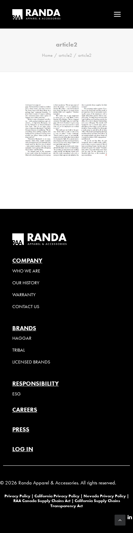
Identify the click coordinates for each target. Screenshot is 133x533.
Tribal (18, 350)
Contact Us (25, 306)
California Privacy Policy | (59, 495)
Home (47, 55)
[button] (117, 14)
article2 (65, 55)
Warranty (23, 295)
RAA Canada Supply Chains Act (42, 500)
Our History (25, 283)
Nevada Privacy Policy (105, 495)
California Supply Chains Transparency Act (85, 503)
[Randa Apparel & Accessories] (36, 14)
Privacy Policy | (18, 495)
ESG (16, 394)
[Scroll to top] (120, 519)
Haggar (21, 338)
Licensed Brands (31, 362)
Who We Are (26, 271)
